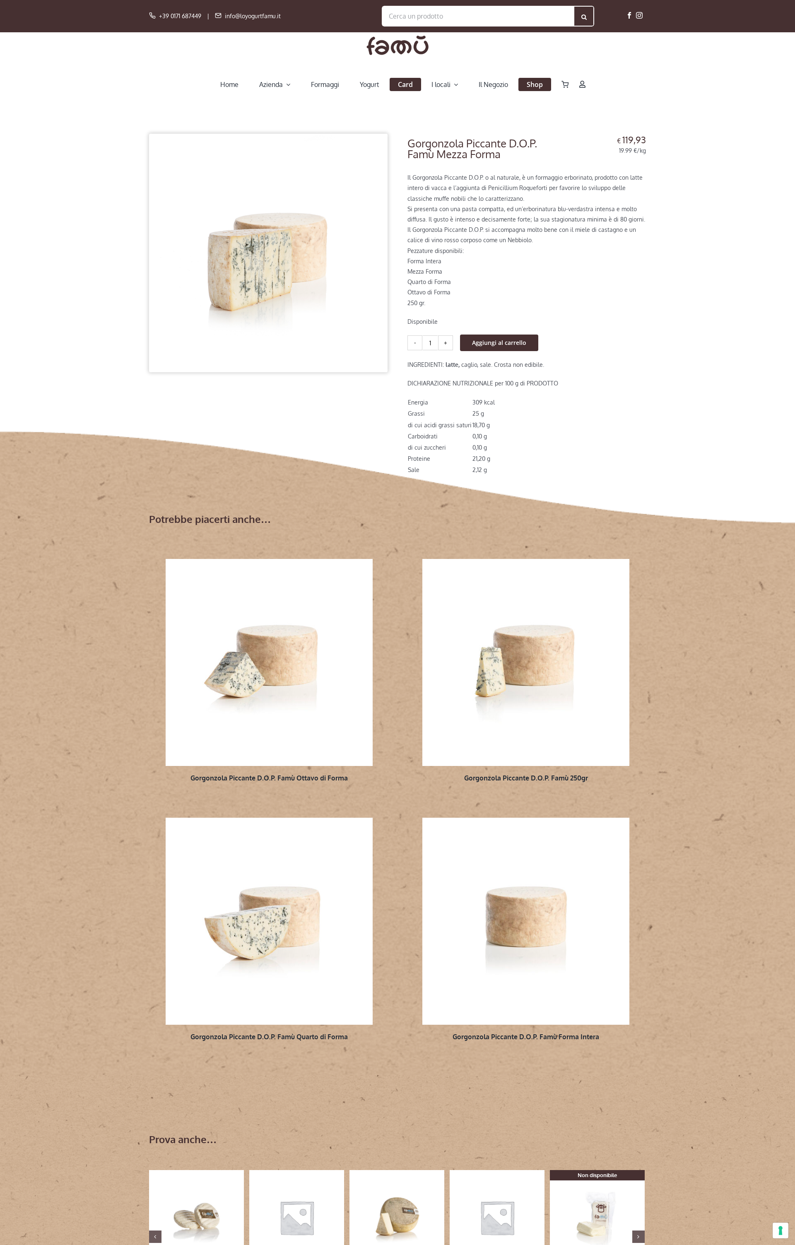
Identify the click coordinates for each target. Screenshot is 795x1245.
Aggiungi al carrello (499, 343)
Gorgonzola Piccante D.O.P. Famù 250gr (526, 778)
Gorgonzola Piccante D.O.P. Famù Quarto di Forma (269, 1037)
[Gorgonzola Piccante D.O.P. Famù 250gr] (526, 662)
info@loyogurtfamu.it (253, 15)
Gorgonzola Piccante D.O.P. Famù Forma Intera (526, 1037)
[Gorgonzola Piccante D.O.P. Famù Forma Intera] (526, 921)
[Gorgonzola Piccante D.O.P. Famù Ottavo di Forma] (269, 662)
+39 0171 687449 (180, 15)
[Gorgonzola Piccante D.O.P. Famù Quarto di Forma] (269, 921)
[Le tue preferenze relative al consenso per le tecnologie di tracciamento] (780, 1230)
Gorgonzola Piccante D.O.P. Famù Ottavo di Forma (269, 778)
